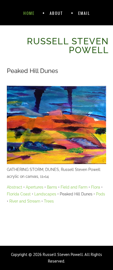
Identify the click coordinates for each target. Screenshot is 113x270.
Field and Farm (74, 187)
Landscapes (45, 194)
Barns (52, 187)
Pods (100, 194)
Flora (95, 187)
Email (84, 13)
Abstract (14, 187)
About (56, 13)
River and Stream (24, 201)
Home (29, 13)
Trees (49, 201)
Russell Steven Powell (68, 45)
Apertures (34, 187)
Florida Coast (19, 194)
